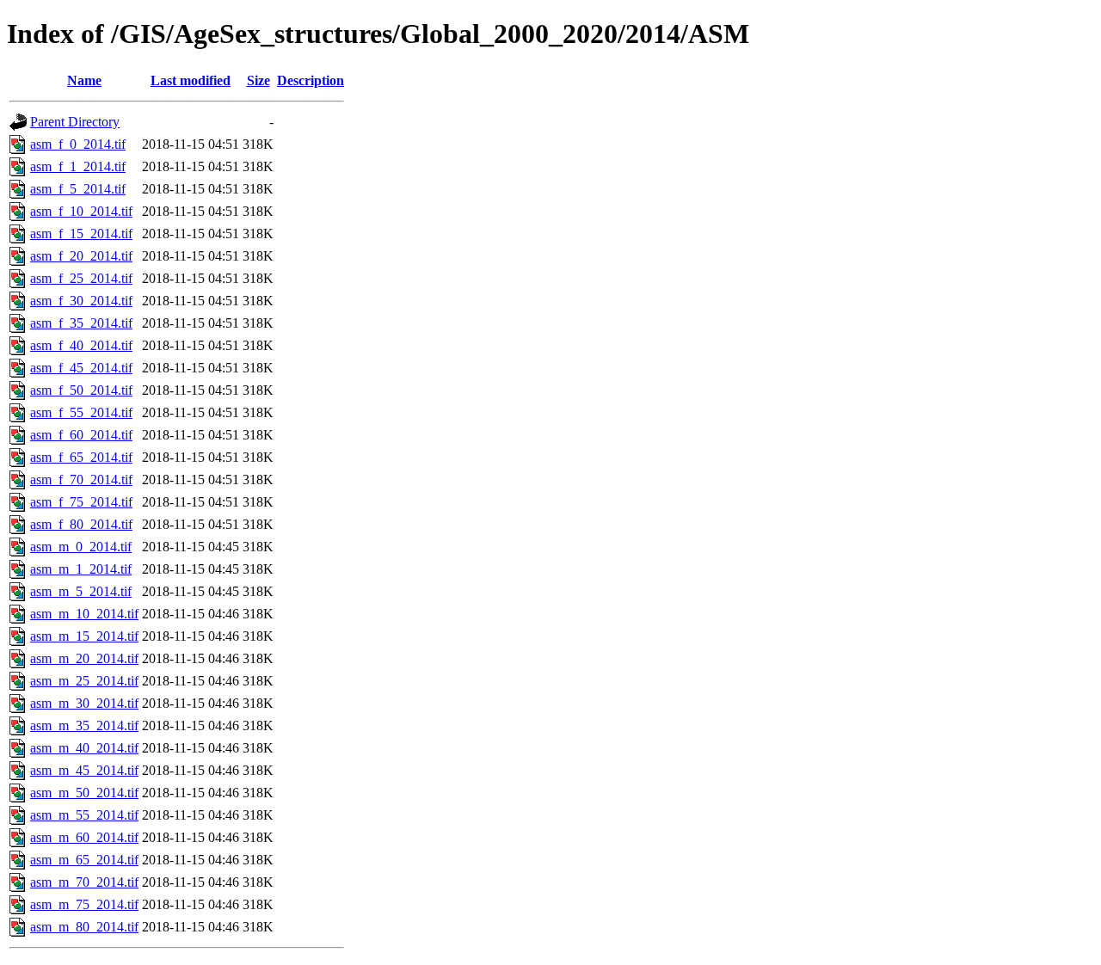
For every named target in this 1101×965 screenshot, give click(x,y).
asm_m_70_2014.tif (84, 882)
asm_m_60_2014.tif (84, 837)
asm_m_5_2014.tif (81, 591)
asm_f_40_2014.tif (81, 345)
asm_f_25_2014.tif (81, 278)
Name (84, 80)
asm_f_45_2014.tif (81, 367)
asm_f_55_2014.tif (81, 412)
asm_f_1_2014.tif (78, 166)
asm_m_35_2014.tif (84, 725)
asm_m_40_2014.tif (84, 748)
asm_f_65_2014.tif (81, 457)
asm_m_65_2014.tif (84, 859)
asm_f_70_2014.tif (81, 479)
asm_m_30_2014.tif (84, 703)
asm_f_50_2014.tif (81, 390)
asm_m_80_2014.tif (84, 926)
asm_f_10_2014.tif (81, 211)
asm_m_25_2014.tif (84, 680)
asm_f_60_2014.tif (81, 434)
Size (258, 80)
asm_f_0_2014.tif (78, 144)
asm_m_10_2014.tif (84, 613)
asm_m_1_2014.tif (81, 569)
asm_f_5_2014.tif (78, 188)
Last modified (191, 80)
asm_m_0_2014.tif (81, 546)
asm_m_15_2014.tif (84, 636)
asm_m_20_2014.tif (84, 658)
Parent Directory (75, 121)
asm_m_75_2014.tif (84, 904)
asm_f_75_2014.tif (81, 502)
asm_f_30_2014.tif (81, 300)
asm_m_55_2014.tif (84, 815)
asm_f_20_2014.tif (81, 256)
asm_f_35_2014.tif (81, 323)
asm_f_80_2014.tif (81, 524)
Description (310, 80)
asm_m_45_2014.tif (84, 770)
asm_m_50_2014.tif (84, 792)
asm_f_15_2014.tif (81, 233)
